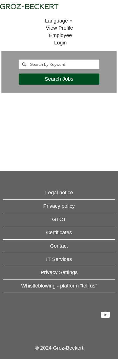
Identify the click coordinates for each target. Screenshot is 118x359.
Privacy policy (59, 206)
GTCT (59, 219)
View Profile (59, 28)
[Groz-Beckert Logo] (29, 6)
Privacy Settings (59, 272)
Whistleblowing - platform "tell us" (59, 286)
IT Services (59, 259)
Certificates (59, 232)
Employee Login (60, 39)
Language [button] (57, 21)
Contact (59, 246)
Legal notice (59, 192)
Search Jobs (59, 79)
